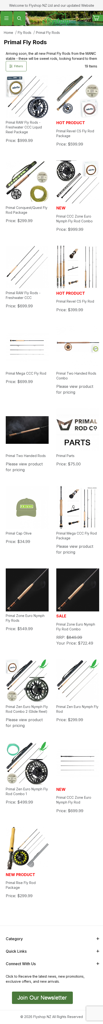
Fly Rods (24, 32)
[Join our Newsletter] (41, 997)
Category (14, 938)
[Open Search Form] (19, 18)
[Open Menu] (6, 18)
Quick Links (16, 951)
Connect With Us (21, 963)
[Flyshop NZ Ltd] (55, 18)
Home (8, 32)
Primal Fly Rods (48, 32)
